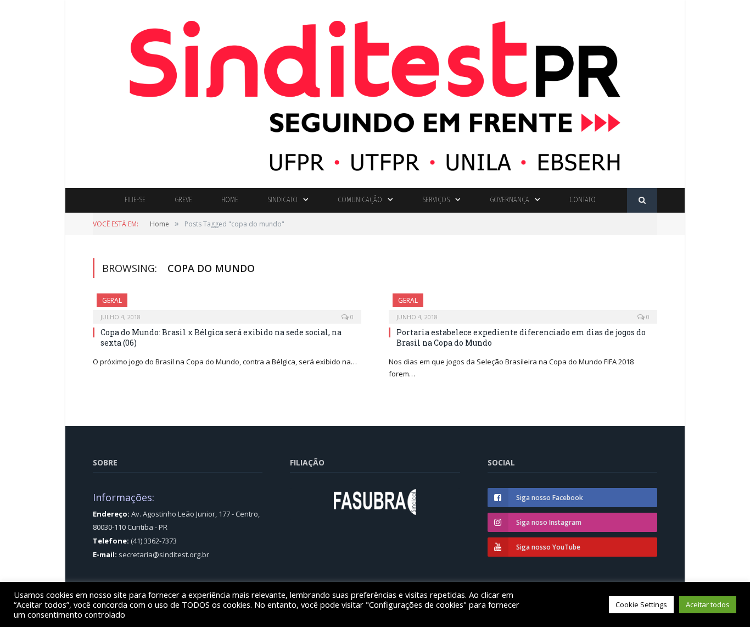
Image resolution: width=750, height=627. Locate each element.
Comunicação (360, 199)
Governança (509, 199)
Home (229, 199)
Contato (582, 199)
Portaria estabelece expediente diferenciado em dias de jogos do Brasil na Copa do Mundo (521, 337)
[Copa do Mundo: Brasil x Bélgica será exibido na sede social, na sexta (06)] (227, 305)
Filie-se (135, 199)
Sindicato (282, 199)
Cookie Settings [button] (641, 604)
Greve (183, 199)
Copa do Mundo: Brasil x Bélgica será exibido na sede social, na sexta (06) (221, 337)
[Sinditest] (375, 91)
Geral (112, 300)
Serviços (436, 199)
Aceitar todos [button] (708, 604)
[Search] (642, 200)
